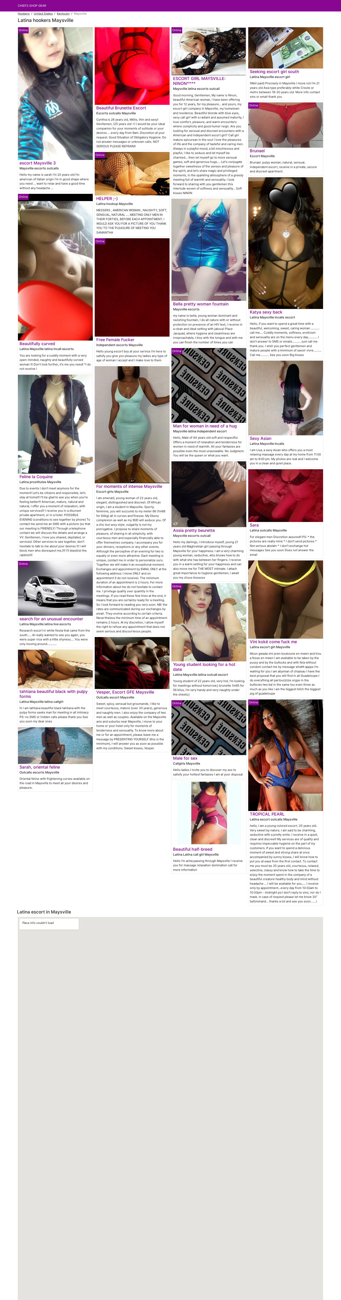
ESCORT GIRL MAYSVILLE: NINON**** (199, 81)
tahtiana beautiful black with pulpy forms (54, 694)
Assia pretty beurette (194, 530)
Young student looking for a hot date (204, 667)
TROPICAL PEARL (267, 814)
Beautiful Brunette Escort (121, 107)
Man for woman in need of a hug (205, 425)
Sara (254, 525)
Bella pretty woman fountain (201, 303)
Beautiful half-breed (192, 849)
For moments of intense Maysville (129, 486)
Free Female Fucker (115, 339)
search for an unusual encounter (51, 618)
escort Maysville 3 (38, 163)
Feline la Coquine (36, 476)
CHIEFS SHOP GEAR (32, 6)
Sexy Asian (260, 438)
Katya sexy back (266, 312)
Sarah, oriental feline (40, 767)
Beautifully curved (37, 343)
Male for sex (185, 758)
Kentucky (63, 13)
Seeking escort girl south (274, 71)
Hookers (24, 13)
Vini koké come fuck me (273, 641)
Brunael (257, 150)
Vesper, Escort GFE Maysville (125, 692)
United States (43, 13)
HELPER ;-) (107, 198)
